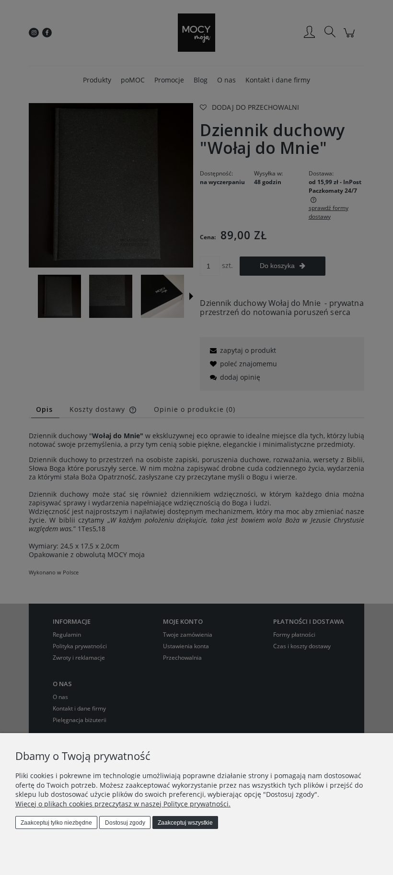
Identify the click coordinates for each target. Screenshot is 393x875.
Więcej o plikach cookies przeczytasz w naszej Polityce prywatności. (123, 803)
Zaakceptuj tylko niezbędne (56, 822)
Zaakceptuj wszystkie (185, 822)
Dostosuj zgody (125, 822)
